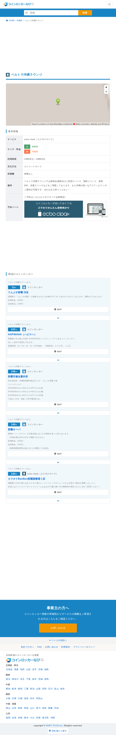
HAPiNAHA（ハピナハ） (22, 334)
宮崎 (38, 717)
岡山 (8, 708)
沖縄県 (19, 20)
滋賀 (26, 698)
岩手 (34, 669)
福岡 (8, 717)
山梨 (38, 688)
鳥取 (20, 708)
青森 (16, 669)
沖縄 (52, 717)
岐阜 (14, 688)
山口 (32, 708)
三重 (26, 688)
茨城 (40, 679)
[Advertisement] (58, 47)
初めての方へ (27, 647)
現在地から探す (59, 731)
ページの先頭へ (59, 640)
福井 (62, 688)
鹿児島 (45, 717)
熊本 (26, 717)
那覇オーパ (14, 429)
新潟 (32, 688)
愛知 (8, 688)
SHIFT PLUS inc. (54, 725)
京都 (20, 698)
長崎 (20, 717)
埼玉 (22, 679)
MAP (59, 309)
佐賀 (14, 717)
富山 (56, 688)
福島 (46, 669)
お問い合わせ (58, 628)
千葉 (28, 679)
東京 (8, 679)
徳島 (44, 708)
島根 (26, 708)
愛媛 (50, 708)
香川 (38, 708)
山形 (28, 669)
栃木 (34, 679)
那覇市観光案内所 (18, 376)
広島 (14, 708)
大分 (32, 717)
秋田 (22, 669)
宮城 (40, 669)
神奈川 (15, 679)
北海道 (9, 669)
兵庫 (14, 698)
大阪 (8, 698)
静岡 (20, 688)
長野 (44, 688)
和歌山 (39, 698)
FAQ (39, 647)
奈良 (32, 698)
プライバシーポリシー (84, 647)
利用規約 (65, 647)
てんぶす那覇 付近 (18, 292)
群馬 (46, 679)
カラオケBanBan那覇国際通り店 (26, 478)
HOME (12, 20)
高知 (56, 708)
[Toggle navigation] (109, 4)
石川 (50, 688)
